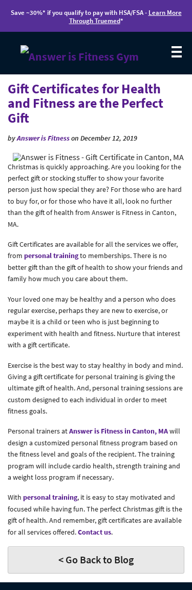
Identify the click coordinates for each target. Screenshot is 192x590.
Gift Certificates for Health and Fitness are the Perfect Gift (85, 103)
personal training (51, 255)
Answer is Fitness (43, 138)
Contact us (94, 532)
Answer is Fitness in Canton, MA (118, 431)
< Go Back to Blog (96, 559)
